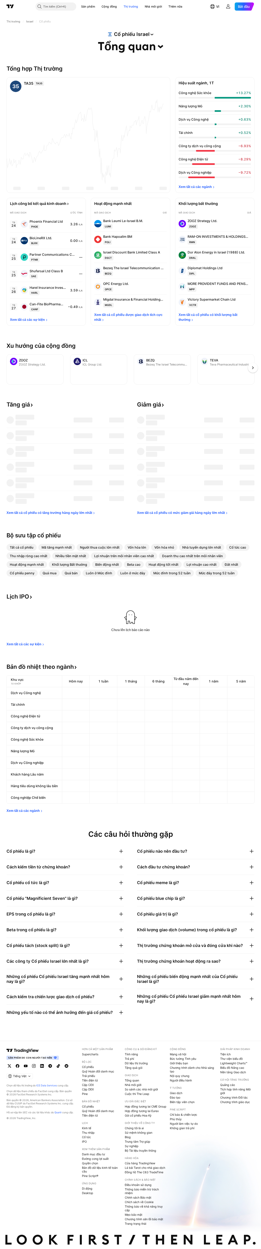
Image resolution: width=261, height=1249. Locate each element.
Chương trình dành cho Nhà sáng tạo (192, 1069)
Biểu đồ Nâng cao (232, 1067)
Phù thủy (176, 1119)
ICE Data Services (46, 1085)
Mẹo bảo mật (133, 1214)
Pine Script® (90, 1176)
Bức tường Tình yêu (183, 1058)
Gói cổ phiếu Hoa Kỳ (138, 1115)
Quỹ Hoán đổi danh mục (98, 1071)
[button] (98, 6)
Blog (128, 1137)
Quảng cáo (227, 1085)
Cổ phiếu (88, 1067)
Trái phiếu (88, 1076)
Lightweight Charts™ (233, 1063)
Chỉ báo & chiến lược (183, 1114)
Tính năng (131, 1054)
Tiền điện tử (90, 1080)
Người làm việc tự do (184, 1123)
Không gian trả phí (182, 1128)
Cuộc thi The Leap (137, 1094)
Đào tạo (175, 1097)
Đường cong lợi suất (95, 1158)
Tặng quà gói (133, 1067)
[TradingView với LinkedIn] (42, 1066)
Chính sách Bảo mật (138, 1197)
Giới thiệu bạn (179, 1063)
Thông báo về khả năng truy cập (144, 1208)
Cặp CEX (88, 1085)
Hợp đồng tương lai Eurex (142, 1111)
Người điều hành (181, 1080)
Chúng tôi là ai (134, 1128)
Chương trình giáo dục (235, 1102)
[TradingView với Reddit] (66, 1066)
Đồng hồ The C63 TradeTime (144, 1172)
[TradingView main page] (23, 1050)
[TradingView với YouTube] (26, 1066)
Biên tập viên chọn (182, 1102)
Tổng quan (132, 1080)
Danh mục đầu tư (93, 1154)
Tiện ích (225, 1054)
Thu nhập (88, 1132)
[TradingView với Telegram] (50, 1066)
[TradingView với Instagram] (34, 1066)
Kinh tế (86, 1128)
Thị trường (131, 6)
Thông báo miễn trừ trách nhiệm (142, 1191)
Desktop (87, 1193)
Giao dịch (176, 1093)
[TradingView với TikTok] (58, 1066)
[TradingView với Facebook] (17, 1066)
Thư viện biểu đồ (231, 1058)
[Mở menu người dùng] (228, 6)
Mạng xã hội (178, 1054)
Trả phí (129, 1058)
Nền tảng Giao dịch (233, 1072)
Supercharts (90, 1054)
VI (217, 6)
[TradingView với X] (9, 1066)
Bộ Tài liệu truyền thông (140, 1150)
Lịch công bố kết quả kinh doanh (38, 203)
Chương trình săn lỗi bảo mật (144, 1219)
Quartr (58, 1112)
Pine (85, 1094)
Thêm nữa (175, 6)
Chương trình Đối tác (234, 1097)
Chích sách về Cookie (139, 1202)
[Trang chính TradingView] (10, 6)
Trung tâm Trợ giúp (137, 1141)
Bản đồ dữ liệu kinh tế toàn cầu (100, 1169)
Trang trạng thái (135, 1223)
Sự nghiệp (131, 1146)
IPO (84, 1141)
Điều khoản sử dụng (138, 1185)
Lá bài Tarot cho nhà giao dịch (145, 1167)
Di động (87, 1188)
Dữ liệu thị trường (136, 1063)
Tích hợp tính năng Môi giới (235, 1091)
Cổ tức (86, 1137)
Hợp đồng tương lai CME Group (145, 1106)
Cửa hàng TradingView (140, 1163)
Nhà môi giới (153, 6)
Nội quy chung (179, 1076)
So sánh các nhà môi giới (141, 1089)
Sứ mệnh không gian (138, 1132)
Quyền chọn (90, 1163)
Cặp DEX (88, 1089)
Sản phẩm (88, 6)
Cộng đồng (109, 6)
